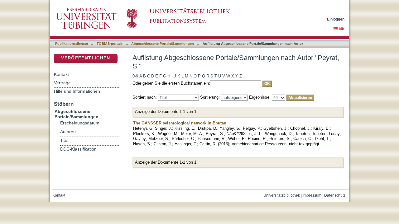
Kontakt (61, 74)
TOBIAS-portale (110, 43)
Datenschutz (334, 195)
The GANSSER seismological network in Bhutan (179, 123)
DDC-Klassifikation (78, 149)
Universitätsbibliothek (281, 195)
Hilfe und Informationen (77, 91)
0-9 (135, 76)
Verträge (62, 82)
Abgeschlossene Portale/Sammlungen (162, 43)
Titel (64, 140)
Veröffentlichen (85, 58)
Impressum (312, 195)
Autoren (68, 131)
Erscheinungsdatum (79, 123)
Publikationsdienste (71, 43)
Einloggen (335, 19)
